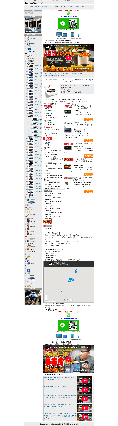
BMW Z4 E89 (39, 191)
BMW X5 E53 (39, 175)
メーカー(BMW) (65, 73)
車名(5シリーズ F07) (76, 73)
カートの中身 (71, 6)
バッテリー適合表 (53, 6)
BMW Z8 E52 (39, 193)
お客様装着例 (33, 6)
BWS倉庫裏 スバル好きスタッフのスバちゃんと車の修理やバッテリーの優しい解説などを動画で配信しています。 (60, 416)
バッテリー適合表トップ (52, 73)
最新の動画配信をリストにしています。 (56, 386)
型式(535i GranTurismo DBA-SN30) (54, 75)
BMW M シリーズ (38, 165)
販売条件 (78, 6)
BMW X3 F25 (39, 173)
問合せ (83, 6)
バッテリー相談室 (42, 6)
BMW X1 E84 (39, 168)
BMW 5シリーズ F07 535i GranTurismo (77, 85)
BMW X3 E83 (39, 170)
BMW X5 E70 (39, 178)
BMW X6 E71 (39, 181)
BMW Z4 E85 (39, 188)
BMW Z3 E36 (39, 183)
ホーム (27, 6)
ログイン (26, 14)
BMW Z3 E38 (39, 186)
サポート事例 (62, 6)
